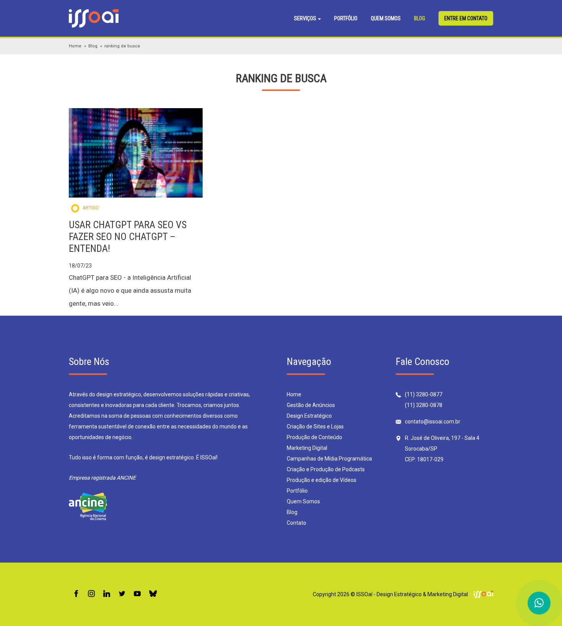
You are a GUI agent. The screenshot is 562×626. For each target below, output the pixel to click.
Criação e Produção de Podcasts (326, 469)
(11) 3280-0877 (423, 394)
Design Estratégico (309, 416)
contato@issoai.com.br (432, 421)
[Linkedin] (106, 594)
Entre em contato (465, 18)
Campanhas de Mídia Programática (329, 459)
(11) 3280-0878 (423, 405)
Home (75, 46)
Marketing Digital (307, 448)
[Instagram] (91, 594)
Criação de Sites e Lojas (315, 426)
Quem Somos (386, 18)
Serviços (305, 18)
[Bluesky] (153, 594)
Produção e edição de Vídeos (321, 480)
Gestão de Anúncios (311, 405)
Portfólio (345, 18)
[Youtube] (137, 594)
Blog (419, 18)
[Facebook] (76, 594)
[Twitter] (122, 594)
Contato (296, 523)
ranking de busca (122, 46)
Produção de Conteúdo (314, 437)
